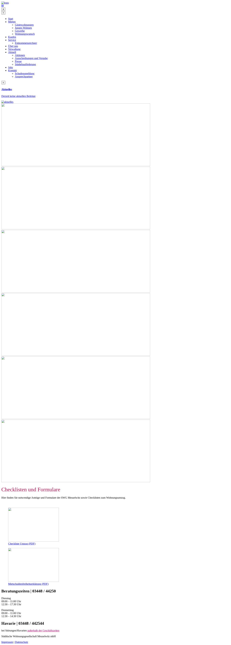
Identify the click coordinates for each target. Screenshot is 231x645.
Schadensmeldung (24, 73)
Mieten (12, 21)
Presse (18, 61)
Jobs (10, 67)
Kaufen (12, 37)
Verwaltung (14, 49)
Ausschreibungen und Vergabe (31, 58)
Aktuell (12, 52)
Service (12, 40)
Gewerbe (20, 30)
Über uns (13, 46)
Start (10, 18)
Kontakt (12, 70)
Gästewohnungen (24, 24)
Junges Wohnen (23, 27)
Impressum (7, 642)
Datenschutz (21, 642)
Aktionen (20, 55)
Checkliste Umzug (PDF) (21, 543)
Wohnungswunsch (25, 33)
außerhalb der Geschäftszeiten (43, 630)
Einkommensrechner (26, 43)
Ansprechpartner (24, 76)
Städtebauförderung (25, 64)
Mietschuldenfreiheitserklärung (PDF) (28, 583)
